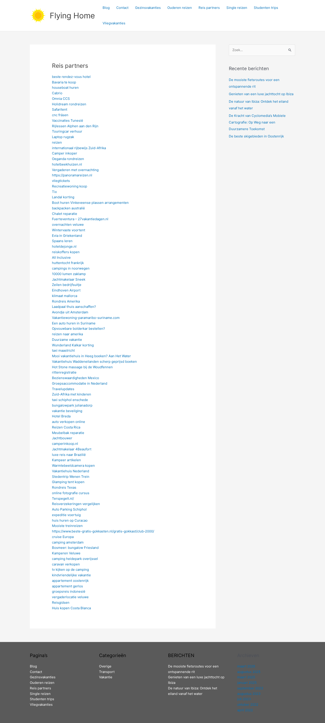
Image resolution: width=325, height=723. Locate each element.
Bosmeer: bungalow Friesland (75, 548)
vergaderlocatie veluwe (70, 597)
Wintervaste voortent (68, 230)
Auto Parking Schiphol (69, 509)
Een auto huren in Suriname (74, 323)
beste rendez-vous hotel (71, 77)
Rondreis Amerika (66, 301)
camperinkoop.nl (65, 444)
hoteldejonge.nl (64, 246)
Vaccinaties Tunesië (67, 120)
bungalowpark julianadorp (72, 405)
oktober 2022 (247, 704)
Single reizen (236, 8)
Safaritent (59, 109)
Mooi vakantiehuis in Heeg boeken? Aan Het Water (91, 356)
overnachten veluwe (68, 224)
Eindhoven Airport (66, 290)
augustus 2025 (248, 672)
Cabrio (57, 93)
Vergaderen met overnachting (75, 170)
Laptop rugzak (63, 137)
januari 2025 (247, 683)
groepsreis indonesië (68, 591)
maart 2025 (246, 677)
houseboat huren (65, 87)
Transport (107, 672)
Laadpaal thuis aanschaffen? (74, 307)
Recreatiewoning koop (69, 186)
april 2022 (245, 710)
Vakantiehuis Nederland (70, 471)
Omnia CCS (61, 98)
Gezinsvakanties (148, 8)
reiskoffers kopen (66, 252)
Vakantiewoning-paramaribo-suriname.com (86, 318)
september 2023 (250, 688)
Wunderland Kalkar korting (73, 345)
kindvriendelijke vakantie (71, 575)
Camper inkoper (64, 153)
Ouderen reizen (179, 8)
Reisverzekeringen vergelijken (76, 504)
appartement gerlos (67, 586)
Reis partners (209, 8)
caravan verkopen (66, 564)
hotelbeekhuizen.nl (67, 164)
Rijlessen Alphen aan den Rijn (75, 126)
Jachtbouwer (62, 438)
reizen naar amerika (67, 334)
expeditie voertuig (66, 515)
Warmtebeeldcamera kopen (73, 465)
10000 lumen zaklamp (69, 274)
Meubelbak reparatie (68, 433)
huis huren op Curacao (70, 520)
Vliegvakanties (114, 23)
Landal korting (63, 197)
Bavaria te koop (64, 82)
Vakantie (105, 677)
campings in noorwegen (71, 268)
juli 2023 (244, 699)
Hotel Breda (61, 416)
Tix (54, 192)
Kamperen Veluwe (66, 553)
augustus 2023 (249, 694)
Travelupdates (63, 389)
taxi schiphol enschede (70, 400)
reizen (57, 142)
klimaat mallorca (64, 296)
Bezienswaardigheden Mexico (75, 378)
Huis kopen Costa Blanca (71, 608)
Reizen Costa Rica (66, 427)
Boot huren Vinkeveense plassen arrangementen (90, 203)
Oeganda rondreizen (68, 159)
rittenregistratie (64, 372)
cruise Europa (63, 537)
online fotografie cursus (70, 493)
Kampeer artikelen (66, 460)
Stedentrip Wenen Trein (70, 476)
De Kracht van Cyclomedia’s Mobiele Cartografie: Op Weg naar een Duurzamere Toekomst (257, 122)
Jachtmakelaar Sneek (68, 279)
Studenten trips (266, 8)
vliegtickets (61, 181)
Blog (106, 8)
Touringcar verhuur (67, 131)
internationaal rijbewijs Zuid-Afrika (79, 148)
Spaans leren (62, 241)
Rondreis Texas (64, 487)
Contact (122, 8)
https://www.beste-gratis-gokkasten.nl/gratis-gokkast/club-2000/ (103, 531)
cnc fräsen (60, 115)
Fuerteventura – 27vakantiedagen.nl (80, 219)
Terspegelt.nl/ (63, 498)
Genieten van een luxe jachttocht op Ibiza (261, 94)
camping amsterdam (68, 542)
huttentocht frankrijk (68, 263)
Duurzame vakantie (67, 339)
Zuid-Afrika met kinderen (71, 394)
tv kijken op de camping (70, 569)
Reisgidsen (60, 602)
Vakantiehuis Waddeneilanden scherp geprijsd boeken (94, 361)
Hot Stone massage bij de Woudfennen (82, 367)
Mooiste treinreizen (67, 526)
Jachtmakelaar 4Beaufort (71, 449)
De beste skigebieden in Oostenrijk (256, 136)
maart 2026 (246, 666)
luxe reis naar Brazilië (69, 455)
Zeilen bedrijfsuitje (66, 285)
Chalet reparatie (64, 214)
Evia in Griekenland (67, 235)
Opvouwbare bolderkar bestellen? (78, 328)
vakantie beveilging (67, 411)
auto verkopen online (68, 422)
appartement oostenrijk (70, 580)
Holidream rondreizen (69, 104)
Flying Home (72, 15)
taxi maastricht (63, 350)
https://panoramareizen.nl (72, 175)
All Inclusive (61, 257)
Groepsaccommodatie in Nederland (79, 383)
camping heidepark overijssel (75, 559)
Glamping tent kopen (68, 482)
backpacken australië (68, 208)
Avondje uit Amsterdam (70, 312)
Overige (105, 666)
